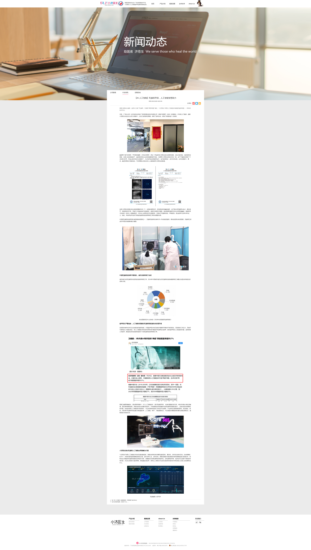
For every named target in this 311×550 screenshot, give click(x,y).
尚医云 (174, 523)
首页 (152, 4)
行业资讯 (125, 92)
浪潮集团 (175, 528)
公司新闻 (113, 92)
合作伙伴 (182, 4)
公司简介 (160, 521)
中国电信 (175, 521)
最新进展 (172, 4)
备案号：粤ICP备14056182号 (159, 545)
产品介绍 (162, 4)
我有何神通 (131, 523)
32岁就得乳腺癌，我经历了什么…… (121, 501)
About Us (192, 4)
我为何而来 (131, 521)
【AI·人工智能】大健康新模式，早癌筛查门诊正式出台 (125, 500)
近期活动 (138, 92)
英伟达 (174, 526)
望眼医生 (175, 530)
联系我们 (160, 526)
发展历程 (160, 523)
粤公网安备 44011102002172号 (179, 545)
